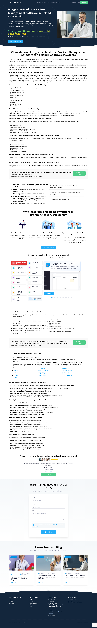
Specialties (52, 600)
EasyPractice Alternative (55, 606)
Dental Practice (66, 372)
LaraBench (52, 615)
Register (84, 2)
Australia (16, 370)
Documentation (33, 603)
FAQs (30, 605)
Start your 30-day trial (48, 247)
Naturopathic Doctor (43, 370)
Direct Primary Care (67, 375)
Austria (16, 372)
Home (39, 2)
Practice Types (53, 603)
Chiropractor (41, 372)
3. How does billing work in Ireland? (60, 199)
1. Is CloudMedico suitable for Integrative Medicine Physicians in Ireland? (64, 186)
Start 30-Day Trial (79, 173)
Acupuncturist (41, 368)
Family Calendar (53, 610)
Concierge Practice (67, 370)
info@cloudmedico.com (76, 602)
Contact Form (72, 600)
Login (11, 601)
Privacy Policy (24, 622)
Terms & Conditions (54, 524)
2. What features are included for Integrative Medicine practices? (65, 193)
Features (44, 2)
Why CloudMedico (52, 2)
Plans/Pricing (32, 601)
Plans (59, 2)
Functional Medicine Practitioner (46, 374)
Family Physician (42, 375)
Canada (16, 375)
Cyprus (15, 377)
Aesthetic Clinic (66, 368)
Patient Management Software (57, 605)
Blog (30, 606)
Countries (51, 601)
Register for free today (15, 41)
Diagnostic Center (67, 374)
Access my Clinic (75, 2)
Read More (49, 293)
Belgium (16, 374)
